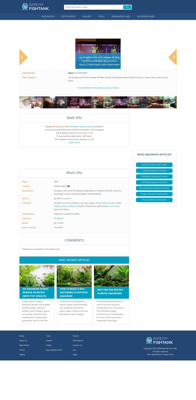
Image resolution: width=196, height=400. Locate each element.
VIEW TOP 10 (74, 142)
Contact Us (77, 345)
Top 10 (22, 350)
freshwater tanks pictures (81, 126)
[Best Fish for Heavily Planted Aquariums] (111, 276)
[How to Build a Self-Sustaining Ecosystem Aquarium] (74, 276)
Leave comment (111, 88)
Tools (48, 336)
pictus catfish (68, 206)
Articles (49, 340)
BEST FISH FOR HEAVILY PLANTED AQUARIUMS (110, 291)
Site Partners (78, 340)
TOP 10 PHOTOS (68, 16)
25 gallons (58, 218)
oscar (111, 203)
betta (78, 206)
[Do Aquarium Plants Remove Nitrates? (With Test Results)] (36, 276)
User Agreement (154, 354)
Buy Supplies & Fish (54, 350)
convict (65, 203)
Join (74, 350)
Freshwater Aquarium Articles (154, 176)
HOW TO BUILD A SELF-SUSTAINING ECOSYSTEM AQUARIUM (73, 292)
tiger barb (102, 203)
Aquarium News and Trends (154, 165)
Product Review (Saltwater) (154, 200)
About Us (23, 340)
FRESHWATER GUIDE (120, 16)
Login (75, 354)
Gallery (22, 354)
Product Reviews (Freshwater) (154, 194)
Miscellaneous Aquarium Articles (154, 188)
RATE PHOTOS (48, 16)
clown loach (113, 206)
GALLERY (87, 16)
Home (21, 336)
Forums (76, 336)
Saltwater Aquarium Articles (154, 182)
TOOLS (101, 16)
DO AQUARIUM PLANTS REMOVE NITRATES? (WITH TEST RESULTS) (35, 292)
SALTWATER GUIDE (145, 16)
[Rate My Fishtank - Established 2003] (36, 6)
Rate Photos (24, 345)
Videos (49, 345)
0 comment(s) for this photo (90, 88)
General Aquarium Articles (154, 170)
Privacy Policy (168, 354)
